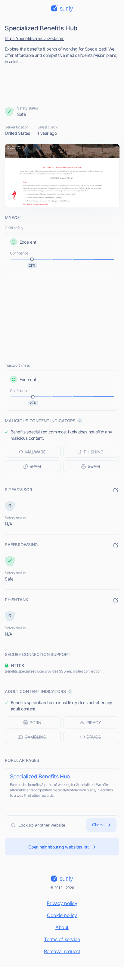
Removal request (62, 951)
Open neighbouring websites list (58, 846)
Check (98, 824)
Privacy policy (62, 903)
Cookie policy (62, 915)
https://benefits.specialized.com (34, 38)
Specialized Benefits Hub (40, 776)
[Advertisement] (62, 83)
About (62, 927)
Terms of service (62, 939)
